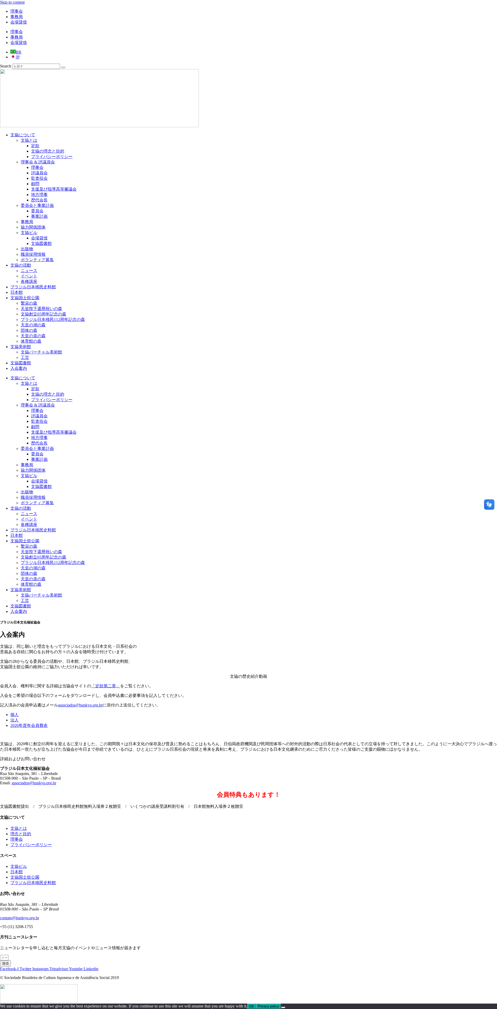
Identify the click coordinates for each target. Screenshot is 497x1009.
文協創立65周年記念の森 (43, 314)
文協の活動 (20, 265)
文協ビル (29, 232)
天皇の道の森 (33, 336)
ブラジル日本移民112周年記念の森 (53, 319)
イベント (29, 276)
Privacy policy (268, 1006)
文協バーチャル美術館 (41, 352)
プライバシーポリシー (51, 156)
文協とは (29, 140)
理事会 (16, 11)
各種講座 (29, 281)
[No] (283, 1007)
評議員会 (39, 173)
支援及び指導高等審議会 (54, 189)
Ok (251, 1006)
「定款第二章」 (105, 686)
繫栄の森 (29, 303)
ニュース (29, 270)
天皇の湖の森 (33, 325)
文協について (22, 135)
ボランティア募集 (37, 260)
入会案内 (18, 368)
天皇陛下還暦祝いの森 (41, 308)
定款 (35, 146)
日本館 (16, 292)
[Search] (63, 67)
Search (5, 66)
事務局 (16, 16)
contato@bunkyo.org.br (19, 918)
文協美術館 (20, 346)
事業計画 (39, 216)
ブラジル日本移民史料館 (33, 287)
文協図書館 (41, 243)
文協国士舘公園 (24, 298)
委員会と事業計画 (37, 205)
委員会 (37, 211)
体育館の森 (31, 341)
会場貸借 (18, 22)
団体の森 (29, 330)
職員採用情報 (33, 254)
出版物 (27, 249)
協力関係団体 (33, 227)
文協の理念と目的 (47, 151)
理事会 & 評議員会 (38, 162)
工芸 (25, 357)
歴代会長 (39, 200)
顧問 (35, 184)
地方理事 (39, 194)
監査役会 (39, 178)
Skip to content (12, 2)
